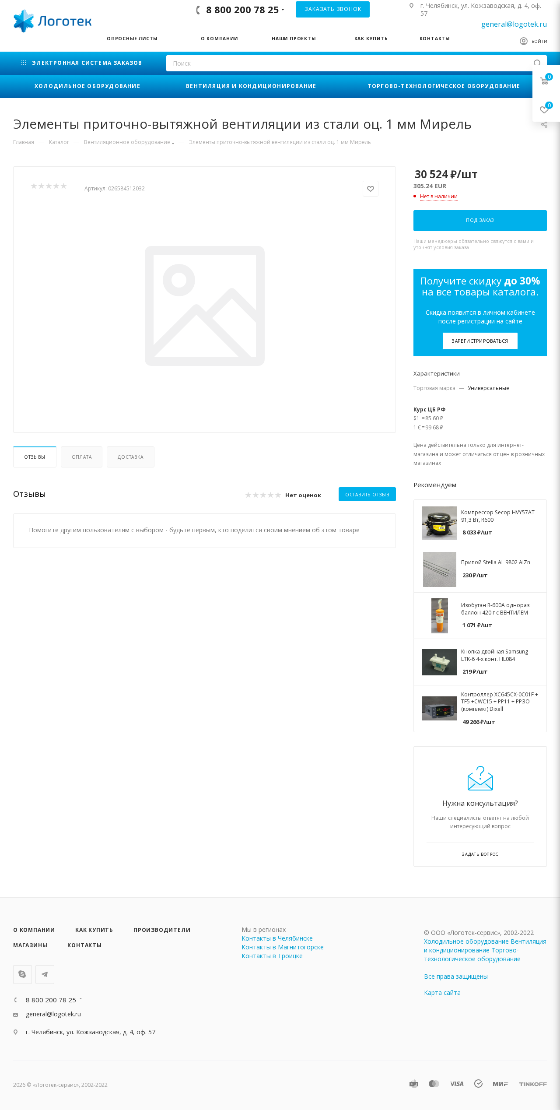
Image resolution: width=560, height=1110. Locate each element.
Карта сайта (442, 992)
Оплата (82, 457)
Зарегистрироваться (480, 341)
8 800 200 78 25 (242, 9)
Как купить (94, 930)
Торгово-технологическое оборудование (472, 954)
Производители (161, 930)
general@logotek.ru (514, 24)
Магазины (30, 945)
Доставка (130, 457)
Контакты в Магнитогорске (283, 947)
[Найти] (537, 63)
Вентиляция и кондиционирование (485, 945)
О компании (34, 930)
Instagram (22, 974)
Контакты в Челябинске (277, 938)
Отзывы (35, 457)
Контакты (84, 945)
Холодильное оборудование (466, 941)
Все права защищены (456, 976)
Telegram (44, 974)
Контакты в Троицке (272, 956)
